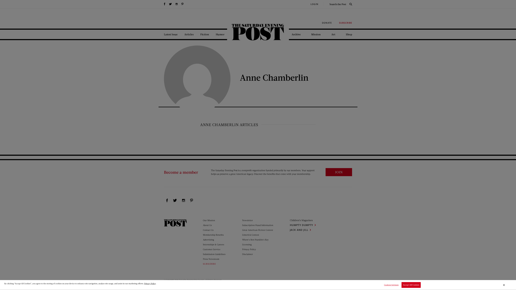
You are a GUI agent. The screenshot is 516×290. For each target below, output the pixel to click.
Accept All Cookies (411, 285)
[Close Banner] (504, 285)
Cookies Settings (391, 285)
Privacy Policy (150, 283)
